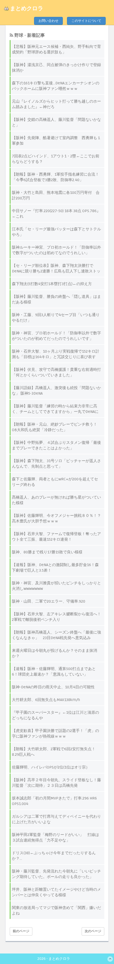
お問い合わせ (48, 21)
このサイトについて (86, 21)
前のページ (21, 931)
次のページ (93, 931)
